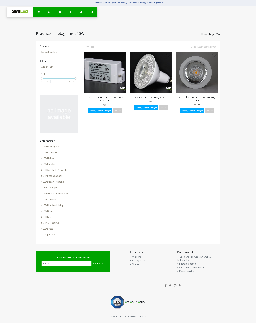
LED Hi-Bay (48, 158)
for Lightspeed (141, 316)
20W (218, 34)
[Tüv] (118, 301)
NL (92, 12)
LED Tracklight (49, 187)
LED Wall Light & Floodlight (56, 170)
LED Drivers (48, 211)
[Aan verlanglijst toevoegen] (122, 55)
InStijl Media (130, 316)
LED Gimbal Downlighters (55, 193)
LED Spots (47, 228)
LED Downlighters (51, 146)
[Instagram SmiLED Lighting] (176, 285)
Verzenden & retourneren (192, 267)
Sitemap (136, 264)
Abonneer (98, 263)
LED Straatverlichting (53, 181)
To (69, 82)
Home (204, 34)
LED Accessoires (50, 222)
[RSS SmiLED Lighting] (181, 285)
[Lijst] (88, 46)
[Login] (81, 12)
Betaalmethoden (187, 263)
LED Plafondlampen (52, 175)
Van (42, 82)
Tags (211, 34)
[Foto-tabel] (92, 46)
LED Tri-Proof (49, 199)
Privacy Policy (138, 260)
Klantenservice (186, 271)
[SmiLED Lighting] (20, 12)
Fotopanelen (48, 234)
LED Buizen (48, 217)
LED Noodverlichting (52, 205)
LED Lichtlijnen (49, 152)
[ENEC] (141, 301)
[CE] (127, 301)
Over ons (136, 256)
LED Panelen (48, 164)
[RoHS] (134, 301)
